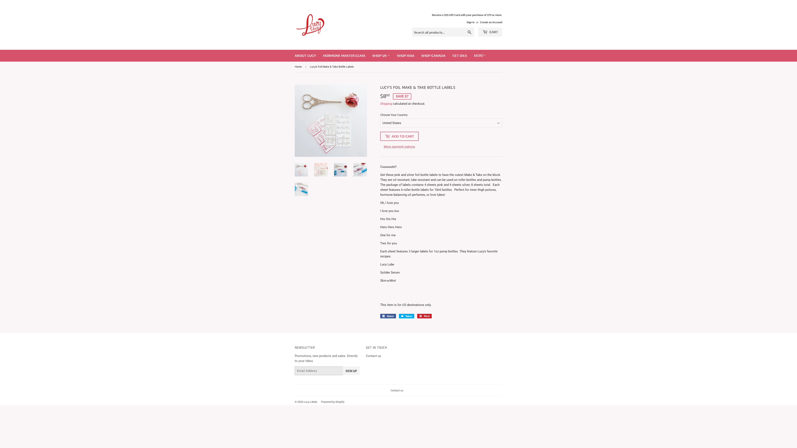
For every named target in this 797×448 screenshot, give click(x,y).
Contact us (373, 356)
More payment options (399, 147)
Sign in (470, 22)
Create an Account (491, 22)
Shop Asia (405, 55)
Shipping (386, 104)
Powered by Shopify (332, 401)
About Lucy (305, 55)
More (478, 56)
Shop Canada (433, 55)
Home (298, 66)
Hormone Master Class (344, 55)
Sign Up (351, 371)
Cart (493, 32)
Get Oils (459, 55)
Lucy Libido (310, 401)
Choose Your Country (394, 115)
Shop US (379, 55)
